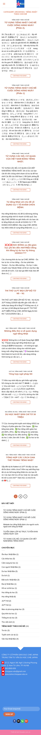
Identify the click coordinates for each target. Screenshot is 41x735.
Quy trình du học (8, 614)
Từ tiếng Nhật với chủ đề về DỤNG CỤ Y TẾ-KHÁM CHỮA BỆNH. (20, 205)
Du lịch (4, 575)
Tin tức (4, 630)
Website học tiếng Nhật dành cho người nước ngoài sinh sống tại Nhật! (21, 526)
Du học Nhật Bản (8, 571)
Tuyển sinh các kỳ (9, 635)
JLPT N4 (5, 605)
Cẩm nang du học (8, 563)
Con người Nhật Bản (10, 567)
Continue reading (20, 76)
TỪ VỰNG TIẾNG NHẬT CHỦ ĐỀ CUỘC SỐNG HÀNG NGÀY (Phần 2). (20, 25)
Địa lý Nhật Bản (8, 584)
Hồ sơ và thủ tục (8, 588)
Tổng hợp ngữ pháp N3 (20, 374)
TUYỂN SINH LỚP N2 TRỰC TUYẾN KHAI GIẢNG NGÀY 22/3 (20, 533)
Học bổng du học (11, 411)
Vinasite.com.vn (24, 732)
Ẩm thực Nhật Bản (9, 554)
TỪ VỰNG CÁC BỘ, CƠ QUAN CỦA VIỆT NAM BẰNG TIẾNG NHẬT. (21, 159)
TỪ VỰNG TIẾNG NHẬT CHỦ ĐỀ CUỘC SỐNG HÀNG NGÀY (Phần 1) (20, 91)
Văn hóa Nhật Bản (9, 639)
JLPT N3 (11, 371)
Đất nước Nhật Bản (9, 580)
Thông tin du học (8, 618)
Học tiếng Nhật (11, 328)
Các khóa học (7, 559)
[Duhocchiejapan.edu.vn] (20, 4)
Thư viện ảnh (7, 622)
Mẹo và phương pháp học (12, 609)
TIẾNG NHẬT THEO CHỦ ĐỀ (20, 19)
